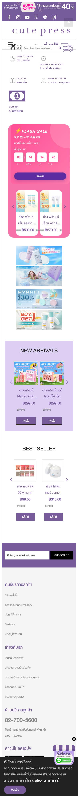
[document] (39, 776)
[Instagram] (18, 17)
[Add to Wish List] (32, 206)
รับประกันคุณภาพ (14, 697)
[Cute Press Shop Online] (41, 32)
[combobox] (42, 48)
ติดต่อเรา (10, 624)
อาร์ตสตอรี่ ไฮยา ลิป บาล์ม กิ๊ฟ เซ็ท (26, 396)
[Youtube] (27, 17)
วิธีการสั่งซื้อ (11, 595)
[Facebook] (9, 17)
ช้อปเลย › (40, 176)
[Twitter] (36, 17)
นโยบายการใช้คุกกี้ (47, 780)
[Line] (45, 17)
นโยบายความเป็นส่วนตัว (18, 667)
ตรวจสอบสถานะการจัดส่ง (18, 605)
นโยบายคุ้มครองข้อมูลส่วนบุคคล (22, 677)
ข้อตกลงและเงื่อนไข (15, 687)
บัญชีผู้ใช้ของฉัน (13, 634)
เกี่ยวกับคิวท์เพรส (14, 658)
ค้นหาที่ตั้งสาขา (13, 614)
